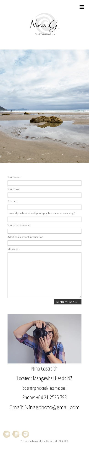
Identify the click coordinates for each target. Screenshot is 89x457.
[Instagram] (25, 434)
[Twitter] (7, 434)
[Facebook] (16, 434)
